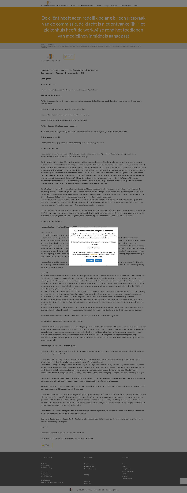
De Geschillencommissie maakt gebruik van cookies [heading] (93, 231)
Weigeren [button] (98, 260)
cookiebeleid (93, 254)
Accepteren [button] (90, 260)
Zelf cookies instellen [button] (93, 248)
